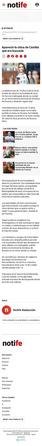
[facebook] (12, 56)
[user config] (37, 5)
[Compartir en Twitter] (16, 56)
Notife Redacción (24, 310)
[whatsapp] (8, 56)
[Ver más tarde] (4, 56)
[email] (21, 56)
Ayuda (34, 434)
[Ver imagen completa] (37, 65)
